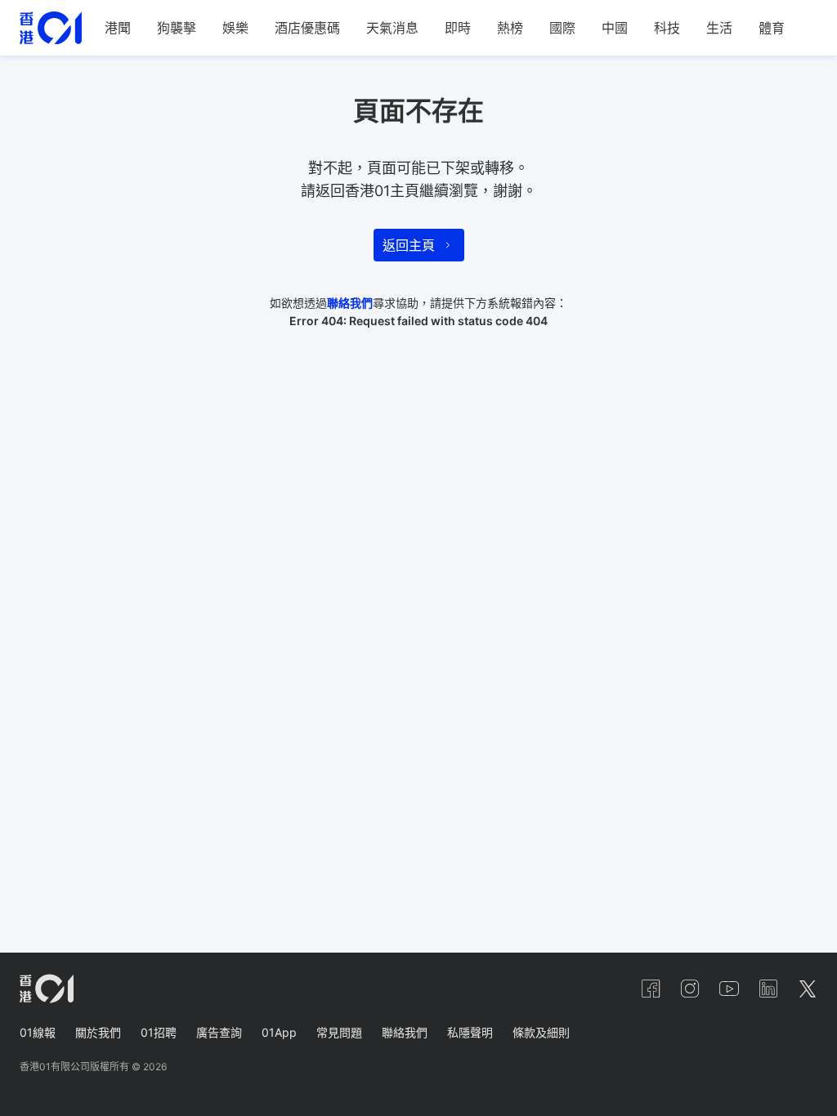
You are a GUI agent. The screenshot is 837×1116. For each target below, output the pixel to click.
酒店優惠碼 (307, 28)
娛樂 (235, 28)
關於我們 (98, 1032)
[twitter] (807, 988)
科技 (667, 28)
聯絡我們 (350, 303)
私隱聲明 (470, 1032)
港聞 (118, 28)
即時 (458, 28)
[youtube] (729, 988)
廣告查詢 (219, 1032)
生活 (719, 28)
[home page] (51, 28)
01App (279, 1032)
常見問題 (339, 1032)
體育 (772, 28)
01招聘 (159, 1032)
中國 (615, 28)
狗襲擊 (176, 28)
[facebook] (650, 988)
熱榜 (510, 28)
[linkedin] (768, 988)
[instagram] (690, 988)
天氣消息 (392, 28)
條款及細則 (541, 1032)
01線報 (38, 1032)
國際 (562, 28)
